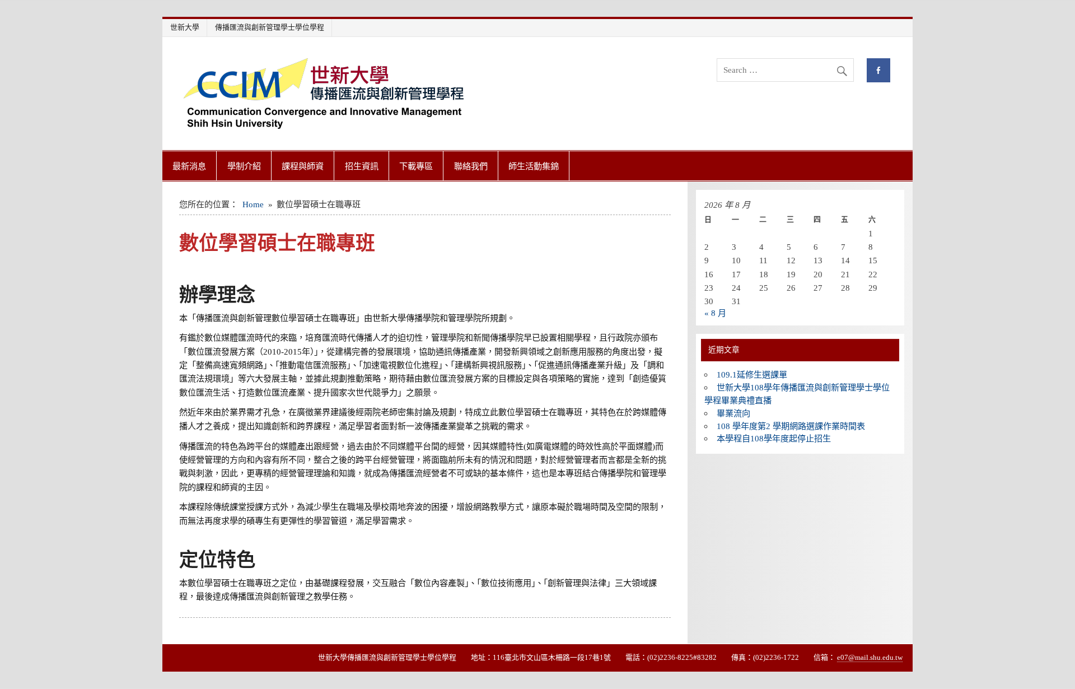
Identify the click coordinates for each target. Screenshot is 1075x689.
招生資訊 (361, 166)
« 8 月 (715, 313)
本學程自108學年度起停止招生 (774, 438)
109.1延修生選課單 (752, 374)
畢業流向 (733, 413)
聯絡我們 (471, 166)
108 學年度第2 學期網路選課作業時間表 (791, 426)
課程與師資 (303, 166)
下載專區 (416, 166)
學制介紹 (244, 166)
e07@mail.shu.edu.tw (870, 657)
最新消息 (189, 166)
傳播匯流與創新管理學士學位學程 (269, 27)
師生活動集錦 (533, 166)
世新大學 (184, 27)
